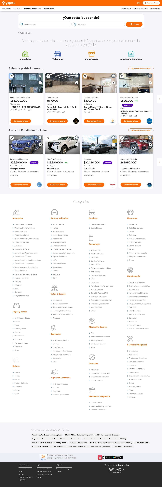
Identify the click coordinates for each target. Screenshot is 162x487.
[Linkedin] (120, 470)
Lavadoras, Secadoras (100, 304)
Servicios (132, 318)
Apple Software (97, 254)
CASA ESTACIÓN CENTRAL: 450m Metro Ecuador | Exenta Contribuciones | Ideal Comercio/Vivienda (71, 447)
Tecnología (94, 244)
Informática (95, 264)
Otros (17, 350)
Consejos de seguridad (140, 8)
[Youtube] (123, 470)
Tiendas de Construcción (139, 328)
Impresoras (95, 271)
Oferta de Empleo (98, 224)
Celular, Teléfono (97, 261)
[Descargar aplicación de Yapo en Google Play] (118, 457)
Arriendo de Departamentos (26, 253)
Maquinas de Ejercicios (100, 377)
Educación (56, 334)
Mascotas (132, 218)
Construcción (133, 276)
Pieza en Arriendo (22, 278)
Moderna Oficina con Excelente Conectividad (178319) (105, 439)
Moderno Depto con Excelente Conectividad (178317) (111, 443)
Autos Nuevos (58, 231)
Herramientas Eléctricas (138, 293)
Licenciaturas (58, 347)
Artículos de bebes (60, 384)
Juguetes (56, 391)
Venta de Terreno (22, 242)
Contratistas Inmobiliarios (139, 286)
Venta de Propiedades (24, 224)
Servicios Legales (136, 394)
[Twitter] (116, 470)
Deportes (93, 363)
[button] (40, 82)
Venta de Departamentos (25, 228)
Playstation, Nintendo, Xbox (102, 286)
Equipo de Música (60, 256)
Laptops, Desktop (98, 275)
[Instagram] (113, 470)
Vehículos (17, 8)
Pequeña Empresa (136, 362)
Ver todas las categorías (64, 469)
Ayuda (20, 471)
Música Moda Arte (98, 327)
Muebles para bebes (61, 394)
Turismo (132, 397)
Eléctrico (132, 307)
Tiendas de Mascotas (137, 239)
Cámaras (94, 257)
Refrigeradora (96, 307)
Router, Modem (97, 289)
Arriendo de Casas (22, 249)
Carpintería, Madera (137, 282)
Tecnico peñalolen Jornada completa (46, 435)
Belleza (16, 366)
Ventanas (18, 346)
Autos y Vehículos (59, 218)
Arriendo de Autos (60, 235)
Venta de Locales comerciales (27, 239)
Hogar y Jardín (20, 311)
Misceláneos (134, 289)
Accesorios (57, 239)
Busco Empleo (96, 228)
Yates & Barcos (58, 294)
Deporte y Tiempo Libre (100, 373)
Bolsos (17, 372)
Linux (93, 279)
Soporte (21, 474)
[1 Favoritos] (48, 76)
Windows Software (98, 296)
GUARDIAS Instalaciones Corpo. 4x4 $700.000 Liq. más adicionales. (91, 435)
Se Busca (56, 274)
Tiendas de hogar (22, 343)
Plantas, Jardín (20, 328)
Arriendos (18, 246)
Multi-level (133, 354)
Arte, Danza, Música (61, 340)
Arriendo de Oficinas (23, 256)
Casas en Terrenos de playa (26, 274)
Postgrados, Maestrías (62, 354)
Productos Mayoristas (138, 358)
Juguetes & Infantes (61, 377)
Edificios (18, 281)
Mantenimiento (135, 325)
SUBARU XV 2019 (142, 443)
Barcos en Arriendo (60, 304)
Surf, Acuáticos (97, 380)
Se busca (18, 339)
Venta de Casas (21, 231)
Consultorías (134, 372)
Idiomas (56, 344)
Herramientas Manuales (138, 296)
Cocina (17, 321)
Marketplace (49, 8)
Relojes (17, 390)
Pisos (17, 325)
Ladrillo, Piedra (135, 311)
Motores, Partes (59, 263)
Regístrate (22, 480)
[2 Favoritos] (12, 76)
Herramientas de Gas (137, 300)
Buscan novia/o (135, 242)
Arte (93, 333)
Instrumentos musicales (100, 337)
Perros (131, 249)
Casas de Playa (21, 271)
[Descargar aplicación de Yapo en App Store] (107, 457)
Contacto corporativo (25, 477)
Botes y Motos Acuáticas (63, 307)
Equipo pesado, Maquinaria (63, 253)
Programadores (135, 379)
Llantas (56, 271)
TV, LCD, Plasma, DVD (99, 293)
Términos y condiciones (44, 469)
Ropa (17, 394)
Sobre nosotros (24, 469)
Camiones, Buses (59, 246)
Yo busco (56, 318)
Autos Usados (58, 224)
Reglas (39, 477)
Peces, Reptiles (135, 246)
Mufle (55, 260)
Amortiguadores (59, 242)
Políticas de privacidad (44, 471)
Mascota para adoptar (138, 253)
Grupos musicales (98, 344)
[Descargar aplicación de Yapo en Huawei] (99, 457)
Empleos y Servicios (32, 8)
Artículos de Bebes (22, 318)
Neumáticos (57, 267)
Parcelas (18, 285)
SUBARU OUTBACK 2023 (123, 447)
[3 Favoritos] (85, 138)
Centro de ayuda (154, 8)
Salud (131, 390)
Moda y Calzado (21, 383)
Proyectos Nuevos (22, 296)
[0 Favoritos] (12, 138)
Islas (16, 288)
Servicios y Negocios (137, 344)
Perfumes (18, 386)
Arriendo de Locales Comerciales (28, 260)
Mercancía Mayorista (99, 396)
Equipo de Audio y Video (101, 268)
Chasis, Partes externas (62, 249)
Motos (55, 228)
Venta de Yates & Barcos (63, 314)
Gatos (131, 231)
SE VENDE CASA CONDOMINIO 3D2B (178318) (49, 443)
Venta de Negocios (136, 369)
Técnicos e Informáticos (62, 351)
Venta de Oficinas (22, 235)
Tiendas (58, 471)
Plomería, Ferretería (137, 314)
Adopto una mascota (137, 256)
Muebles (18, 332)
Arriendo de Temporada (24, 263)
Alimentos (133, 224)
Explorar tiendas (126, 8)
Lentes (17, 379)
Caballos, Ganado (136, 228)
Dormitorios (19, 336)
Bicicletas (95, 369)
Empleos (93, 218)
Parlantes (95, 282)
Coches (56, 387)
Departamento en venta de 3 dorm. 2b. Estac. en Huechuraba (56, 439)
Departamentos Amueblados (26, 267)
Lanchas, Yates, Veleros (62, 311)
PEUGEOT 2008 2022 (78, 443)
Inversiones (133, 351)
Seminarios (57, 358)
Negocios (18, 292)
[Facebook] (109, 470)
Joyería (17, 376)
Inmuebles (6, 8)
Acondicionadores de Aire (101, 300)
